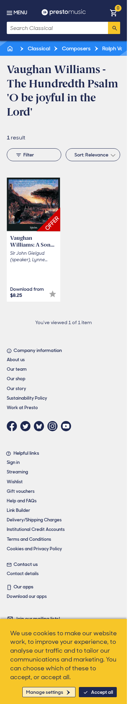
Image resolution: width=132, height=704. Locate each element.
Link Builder (18, 510)
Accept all (102, 692)
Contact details (23, 573)
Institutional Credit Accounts (36, 529)
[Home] (10, 48)
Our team (17, 369)
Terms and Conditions (29, 539)
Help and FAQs (22, 501)
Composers (76, 48)
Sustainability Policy (27, 398)
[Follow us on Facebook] (13, 426)
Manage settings (44, 692)
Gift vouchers (21, 491)
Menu (20, 12)
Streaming (17, 472)
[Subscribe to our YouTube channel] (67, 426)
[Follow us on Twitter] (27, 426)
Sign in (13, 462)
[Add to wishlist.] (52, 294)
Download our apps (27, 596)
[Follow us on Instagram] (54, 426)
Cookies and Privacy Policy (34, 549)
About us (16, 360)
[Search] (114, 28)
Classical (38, 48)
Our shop (16, 379)
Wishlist (15, 482)
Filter (28, 155)
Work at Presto (22, 407)
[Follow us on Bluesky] (40, 426)
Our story (16, 388)
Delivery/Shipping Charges (34, 520)
